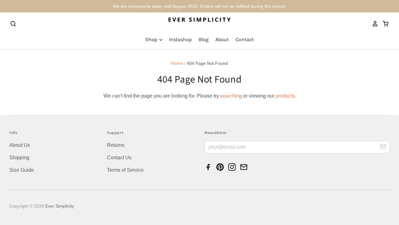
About (222, 39)
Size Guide (21, 170)
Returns (115, 145)
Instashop (180, 39)
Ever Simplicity (59, 205)
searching (231, 95)
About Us (19, 145)
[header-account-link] (373, 24)
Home (177, 63)
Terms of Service (125, 170)
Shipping (19, 157)
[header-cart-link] (383, 24)
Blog (204, 39)
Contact (245, 39)
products (285, 95)
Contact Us (119, 157)
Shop (151, 39)
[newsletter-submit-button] (383, 147)
